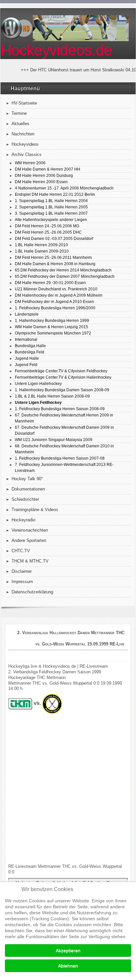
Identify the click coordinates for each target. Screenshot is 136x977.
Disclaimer (22, 571)
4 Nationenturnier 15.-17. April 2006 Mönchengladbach (64, 188)
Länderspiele (27, 314)
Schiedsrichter (25, 499)
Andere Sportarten (29, 540)
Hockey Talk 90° (27, 478)
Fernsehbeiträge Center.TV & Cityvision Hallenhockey (63, 377)
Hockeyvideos (25, 144)
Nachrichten (23, 133)
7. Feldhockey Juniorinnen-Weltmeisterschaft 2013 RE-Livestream (64, 467)
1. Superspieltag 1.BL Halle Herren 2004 (51, 200)
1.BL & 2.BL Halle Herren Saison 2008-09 (52, 396)
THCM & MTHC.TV (30, 561)
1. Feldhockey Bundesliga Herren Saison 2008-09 (60, 409)
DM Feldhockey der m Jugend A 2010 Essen (54, 301)
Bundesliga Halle (30, 345)
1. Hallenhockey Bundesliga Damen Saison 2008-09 (62, 390)
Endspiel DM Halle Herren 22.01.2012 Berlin (55, 194)
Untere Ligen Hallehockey (38, 383)
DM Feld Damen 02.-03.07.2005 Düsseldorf (54, 238)
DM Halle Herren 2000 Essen (41, 182)
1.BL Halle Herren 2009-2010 (41, 245)
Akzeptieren (68, 950)
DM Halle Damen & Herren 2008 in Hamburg (55, 264)
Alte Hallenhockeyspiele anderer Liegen (51, 219)
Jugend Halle (27, 358)
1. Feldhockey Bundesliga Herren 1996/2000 (55, 308)
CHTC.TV (21, 550)
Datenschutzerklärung (32, 591)
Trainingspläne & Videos (35, 509)
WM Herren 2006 (30, 163)
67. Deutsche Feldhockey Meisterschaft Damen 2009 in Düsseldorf (64, 430)
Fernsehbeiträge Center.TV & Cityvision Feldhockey (61, 371)
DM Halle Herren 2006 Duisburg (44, 175)
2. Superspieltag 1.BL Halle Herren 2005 (51, 207)
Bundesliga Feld (29, 352)
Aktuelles (20, 123)
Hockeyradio (23, 519)
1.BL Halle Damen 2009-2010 (42, 251)
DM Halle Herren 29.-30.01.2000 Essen (50, 282)
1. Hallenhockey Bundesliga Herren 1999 (52, 320)
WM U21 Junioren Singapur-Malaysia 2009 (53, 439)
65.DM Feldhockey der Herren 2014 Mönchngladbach (63, 270)
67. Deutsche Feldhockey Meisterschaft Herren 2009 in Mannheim (64, 418)
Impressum (22, 581)
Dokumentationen (28, 489)
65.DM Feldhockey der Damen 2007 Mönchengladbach (65, 276)
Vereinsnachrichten (30, 530)
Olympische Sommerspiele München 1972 (53, 333)
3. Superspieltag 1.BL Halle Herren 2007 (51, 213)
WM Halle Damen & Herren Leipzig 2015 (51, 327)
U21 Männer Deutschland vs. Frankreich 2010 (56, 289)
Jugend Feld (26, 364)
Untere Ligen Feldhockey (38, 402)
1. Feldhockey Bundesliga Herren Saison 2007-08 (60, 458)
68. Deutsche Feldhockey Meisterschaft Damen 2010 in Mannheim (64, 449)
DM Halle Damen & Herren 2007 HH (47, 169)
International (26, 339)
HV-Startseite (24, 103)
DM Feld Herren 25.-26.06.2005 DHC (48, 232)
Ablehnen (68, 965)
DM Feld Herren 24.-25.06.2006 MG (47, 226)
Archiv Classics (27, 154)
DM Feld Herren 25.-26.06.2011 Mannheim (53, 257)
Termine (19, 113)
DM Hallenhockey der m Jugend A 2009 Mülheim (58, 295)
